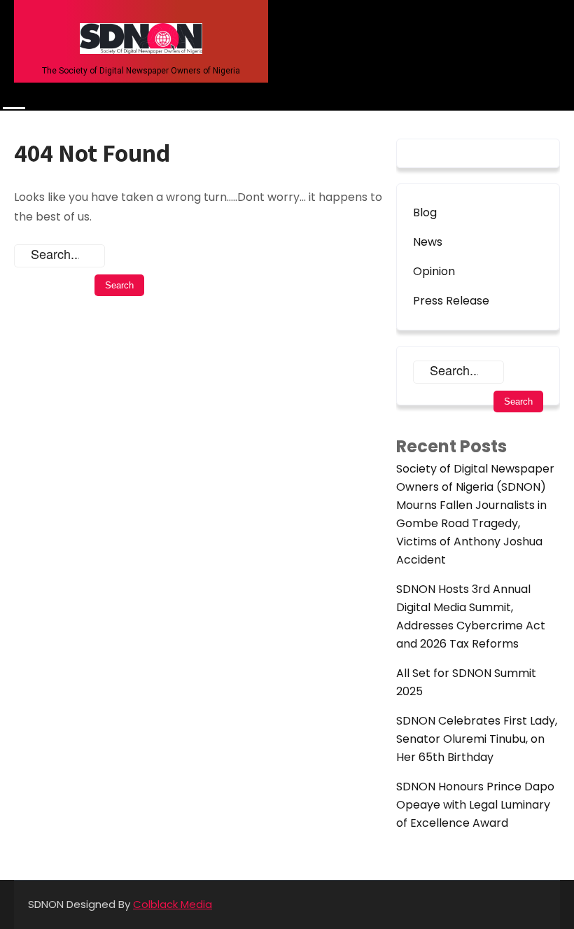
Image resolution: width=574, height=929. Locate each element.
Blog (425, 212)
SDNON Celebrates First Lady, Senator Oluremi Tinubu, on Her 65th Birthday (476, 739)
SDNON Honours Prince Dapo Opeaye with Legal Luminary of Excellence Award (475, 804)
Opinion (434, 271)
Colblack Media (172, 904)
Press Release (451, 301)
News (427, 242)
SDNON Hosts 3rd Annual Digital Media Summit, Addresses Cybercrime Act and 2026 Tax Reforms (470, 616)
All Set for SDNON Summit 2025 (466, 682)
